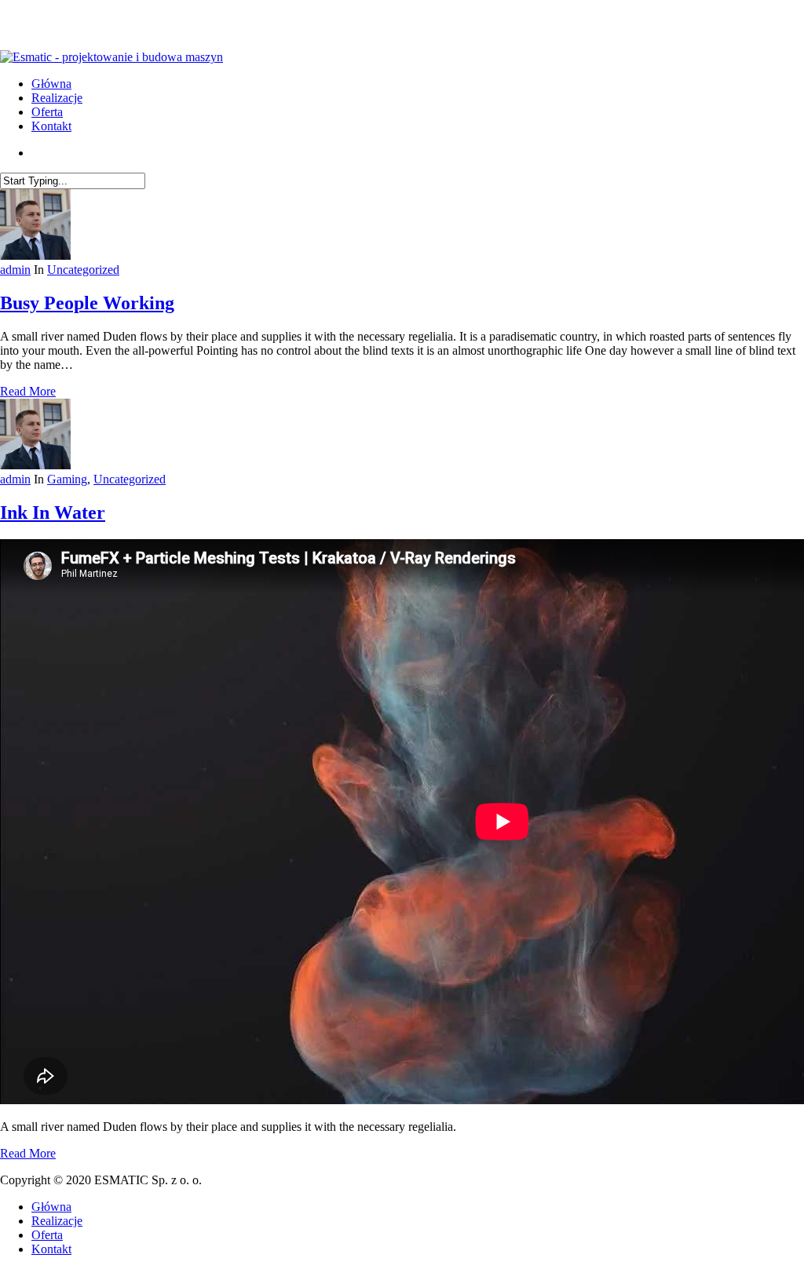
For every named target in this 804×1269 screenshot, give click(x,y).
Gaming (67, 479)
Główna (51, 1206)
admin (15, 269)
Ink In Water (52, 512)
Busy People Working (87, 303)
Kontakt (51, 1249)
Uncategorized (83, 269)
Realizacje (56, 1220)
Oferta (47, 1235)
